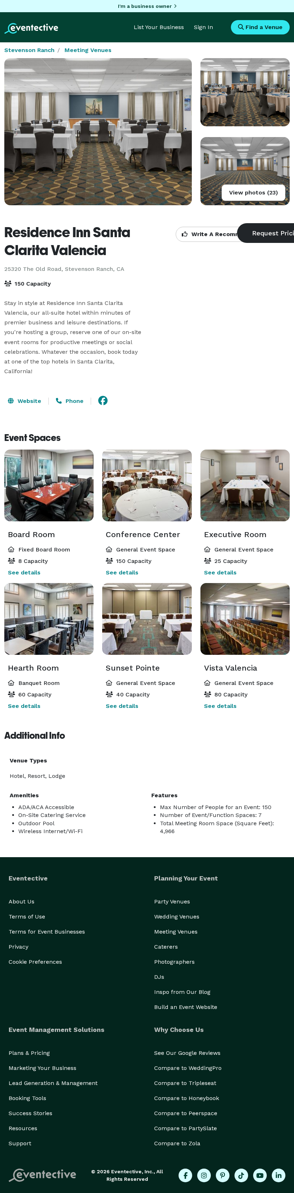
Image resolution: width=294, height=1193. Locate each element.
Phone (74, 401)
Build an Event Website (185, 1007)
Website (28, 401)
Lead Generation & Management (53, 1083)
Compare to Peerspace (185, 1113)
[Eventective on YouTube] (260, 1175)
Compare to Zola (177, 1143)
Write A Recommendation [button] (228, 234)
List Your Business (159, 27)
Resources (23, 1128)
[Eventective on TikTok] (241, 1175)
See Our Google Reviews (187, 1052)
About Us (21, 901)
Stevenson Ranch (29, 50)
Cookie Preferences (35, 961)
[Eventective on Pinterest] (222, 1175)
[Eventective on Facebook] (185, 1175)
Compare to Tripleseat (185, 1083)
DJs (159, 976)
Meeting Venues (88, 50)
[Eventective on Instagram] (204, 1175)
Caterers (166, 946)
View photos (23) (253, 192)
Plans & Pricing (29, 1052)
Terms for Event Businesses (47, 931)
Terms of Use (27, 916)
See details (24, 572)
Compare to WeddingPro (188, 1068)
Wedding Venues (176, 916)
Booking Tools (27, 1098)
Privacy (18, 946)
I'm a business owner (145, 6)
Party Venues (172, 901)
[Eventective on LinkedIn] (278, 1175)
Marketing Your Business (42, 1068)
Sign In (203, 27)
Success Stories (30, 1113)
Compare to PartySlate (185, 1128)
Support (20, 1143)
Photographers (174, 961)
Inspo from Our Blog (182, 991)
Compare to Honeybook (186, 1098)
